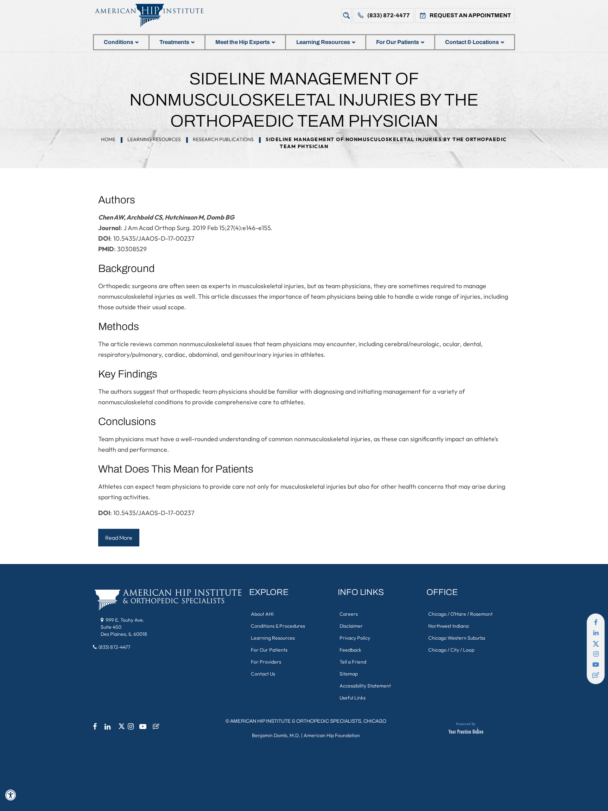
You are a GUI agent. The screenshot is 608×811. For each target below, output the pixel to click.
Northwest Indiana (448, 626)
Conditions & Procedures (278, 626)
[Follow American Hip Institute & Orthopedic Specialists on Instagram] (595, 654)
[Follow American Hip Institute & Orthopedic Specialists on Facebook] (595, 622)
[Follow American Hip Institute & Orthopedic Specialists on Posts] (595, 675)
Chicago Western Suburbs (456, 638)
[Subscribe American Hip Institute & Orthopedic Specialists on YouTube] (595, 664)
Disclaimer (351, 626)
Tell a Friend (353, 662)
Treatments (174, 42)
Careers (349, 614)
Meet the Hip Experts (242, 42)
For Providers (266, 662)
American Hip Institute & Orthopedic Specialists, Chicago (308, 721)
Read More (118, 537)
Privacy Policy (355, 638)
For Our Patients (397, 42)
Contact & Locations (472, 42)
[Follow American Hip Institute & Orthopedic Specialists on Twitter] (595, 643)
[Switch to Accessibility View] (10, 795)
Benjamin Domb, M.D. (276, 735)
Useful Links (353, 698)
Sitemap (349, 674)
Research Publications (223, 139)
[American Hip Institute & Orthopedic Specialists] (154, 15)
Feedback (350, 650)
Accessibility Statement (365, 686)
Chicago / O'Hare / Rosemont (460, 614)
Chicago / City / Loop (451, 650)
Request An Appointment (470, 15)
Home (108, 139)
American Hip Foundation (332, 735)
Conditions (118, 42)
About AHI (262, 614)
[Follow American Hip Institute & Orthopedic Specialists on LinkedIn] (595, 633)
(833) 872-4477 (388, 15)
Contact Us (263, 674)
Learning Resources (323, 42)
